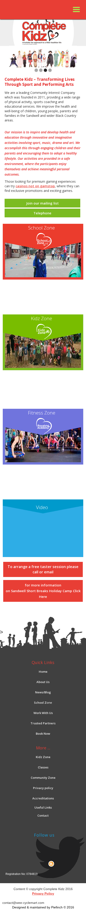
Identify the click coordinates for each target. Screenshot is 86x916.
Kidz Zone (43, 757)
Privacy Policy (43, 893)
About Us (43, 682)
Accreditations (43, 798)
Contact (43, 815)
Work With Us (43, 713)
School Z (40, 702)
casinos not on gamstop (35, 186)
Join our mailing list (42, 203)
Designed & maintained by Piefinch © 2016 (43, 907)
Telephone (42, 213)
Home (43, 671)
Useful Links (43, 807)
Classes (43, 767)
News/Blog (43, 692)
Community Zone (43, 778)
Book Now (43, 733)
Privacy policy (43, 788)
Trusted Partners (43, 723)
